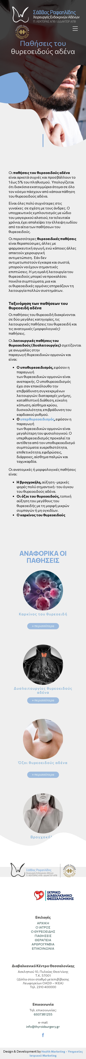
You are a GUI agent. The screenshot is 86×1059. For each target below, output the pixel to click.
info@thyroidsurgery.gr (43, 1026)
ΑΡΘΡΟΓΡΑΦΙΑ (43, 944)
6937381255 (43, 1014)
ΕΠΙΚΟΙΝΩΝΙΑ (43, 948)
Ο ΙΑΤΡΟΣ (43, 927)
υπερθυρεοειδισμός (37, 419)
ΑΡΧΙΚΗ (43, 923)
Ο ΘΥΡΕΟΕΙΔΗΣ (43, 931)
